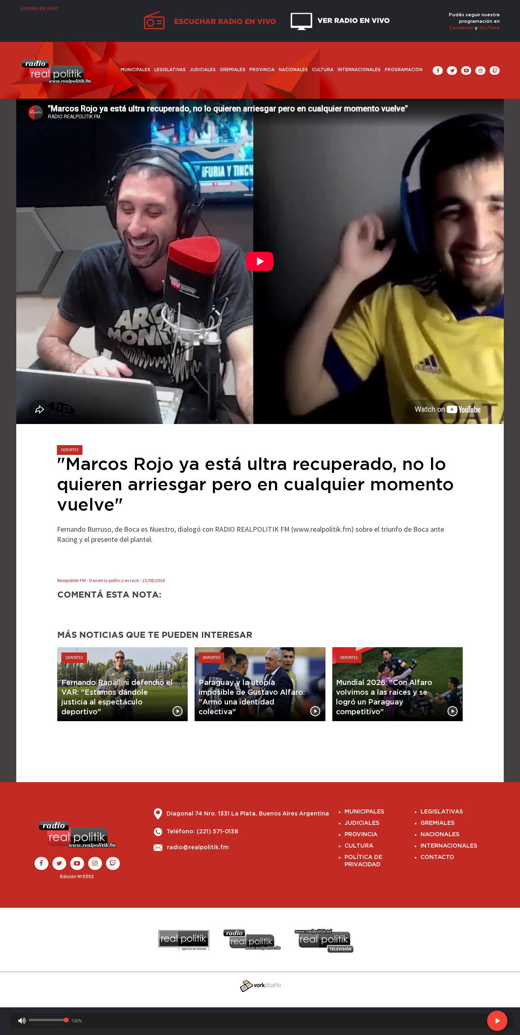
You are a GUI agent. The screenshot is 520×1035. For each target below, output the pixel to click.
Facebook (462, 28)
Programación (403, 70)
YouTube (489, 28)
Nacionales (293, 70)
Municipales (135, 70)
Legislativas (170, 70)
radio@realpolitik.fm (198, 847)
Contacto (437, 857)
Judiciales (203, 70)
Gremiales (232, 70)
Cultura (323, 70)
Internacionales (359, 70)
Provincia (262, 70)
